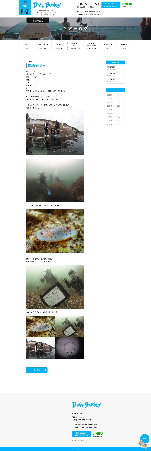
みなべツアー (111, 82)
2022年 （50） (114, 102)
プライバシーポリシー (80, 441)
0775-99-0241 (81, 417)
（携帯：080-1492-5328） (82, 420)
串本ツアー (111, 76)
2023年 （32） (114, 99)
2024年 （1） (113, 95)
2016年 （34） (114, 124)
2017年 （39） (114, 121)
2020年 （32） (114, 110)
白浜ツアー (111, 69)
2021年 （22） (114, 106)
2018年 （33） (114, 117)
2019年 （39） (114, 113)
